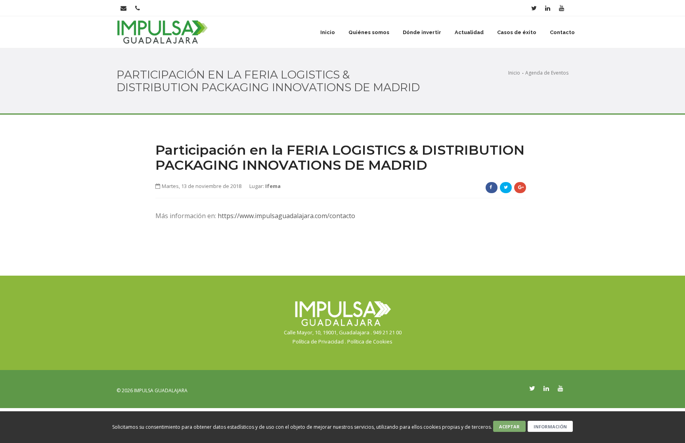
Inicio (327, 32)
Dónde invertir (422, 32)
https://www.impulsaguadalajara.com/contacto (286, 215)
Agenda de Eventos (546, 72)
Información (550, 427)
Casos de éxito (516, 32)
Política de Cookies (369, 341)
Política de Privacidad (318, 341)
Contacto (562, 32)
